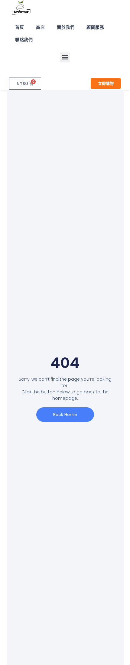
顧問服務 (95, 27)
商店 (40, 27)
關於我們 (65, 27)
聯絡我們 (24, 40)
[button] (65, 57)
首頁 (19, 27)
